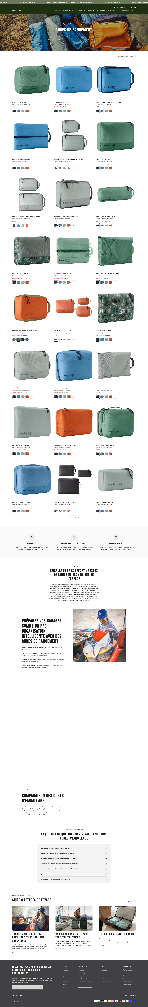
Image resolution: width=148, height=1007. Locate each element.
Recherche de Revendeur (108, 981)
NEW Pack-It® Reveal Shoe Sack (63, 273)
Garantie (125, 973)
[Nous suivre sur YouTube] (21, 995)
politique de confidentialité (85, 976)
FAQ (103, 978)
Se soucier (104, 976)
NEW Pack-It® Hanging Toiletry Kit (63, 388)
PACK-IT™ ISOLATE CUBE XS (104, 502)
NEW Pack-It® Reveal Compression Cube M (66, 216)
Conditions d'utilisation (84, 978)
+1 (31, 110)
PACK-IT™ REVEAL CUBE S (20, 102)
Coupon (134, 10)
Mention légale (82, 973)
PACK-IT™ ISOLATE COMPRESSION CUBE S (25, 331)
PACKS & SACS (100, 10)
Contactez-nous (127, 981)
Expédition (104, 970)
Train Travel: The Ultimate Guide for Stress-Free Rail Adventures (28, 937)
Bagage (64, 978)
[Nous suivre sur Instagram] (17, 995)
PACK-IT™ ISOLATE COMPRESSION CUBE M (108, 102)
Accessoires (65, 984)
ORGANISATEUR (79, 10)
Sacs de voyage (66, 973)
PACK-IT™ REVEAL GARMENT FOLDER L (107, 273)
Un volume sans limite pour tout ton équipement (72, 935)
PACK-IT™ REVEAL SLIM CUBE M (105, 216)
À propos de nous (128, 970)
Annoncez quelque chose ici (80, 2)
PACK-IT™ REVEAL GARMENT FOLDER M (108, 388)
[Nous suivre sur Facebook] (13, 995)
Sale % (56, 10)
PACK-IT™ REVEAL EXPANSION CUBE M (24, 388)
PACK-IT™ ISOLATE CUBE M (104, 331)
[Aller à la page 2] (78, 517)
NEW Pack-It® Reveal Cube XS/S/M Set (65, 331)
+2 (73, 110)
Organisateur (65, 976)
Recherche (81, 970)
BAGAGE (90, 10)
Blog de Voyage (127, 984)
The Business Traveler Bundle (117, 934)
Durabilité (126, 976)
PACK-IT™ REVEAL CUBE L (103, 159)
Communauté (127, 978)
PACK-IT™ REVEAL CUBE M (20, 273)
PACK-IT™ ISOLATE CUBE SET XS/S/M (65, 502)
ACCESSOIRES (111, 10)
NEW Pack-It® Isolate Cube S (62, 102)
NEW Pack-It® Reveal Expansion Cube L (23, 502)
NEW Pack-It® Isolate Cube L (20, 445)
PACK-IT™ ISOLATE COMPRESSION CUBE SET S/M (68, 159)
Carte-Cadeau (65, 970)
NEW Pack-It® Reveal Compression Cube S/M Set (26, 216)
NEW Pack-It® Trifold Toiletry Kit (105, 445)
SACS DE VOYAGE (67, 10)
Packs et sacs (65, 981)
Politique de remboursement (85, 981)
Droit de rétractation (85, 986)
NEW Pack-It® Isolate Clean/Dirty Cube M (66, 445)
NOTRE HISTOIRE (123, 10)
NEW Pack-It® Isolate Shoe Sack (21, 159)
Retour (103, 973)
